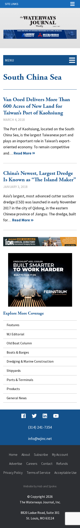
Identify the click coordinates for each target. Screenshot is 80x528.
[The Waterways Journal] (40, 21)
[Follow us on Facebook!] (23, 416)
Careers (31, 463)
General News (17, 398)
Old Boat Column (19, 343)
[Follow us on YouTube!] (56, 416)
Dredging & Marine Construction (30, 361)
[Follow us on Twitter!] (34, 416)
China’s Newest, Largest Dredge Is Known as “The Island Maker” (39, 176)
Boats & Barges (18, 352)
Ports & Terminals (20, 380)
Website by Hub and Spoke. (40, 486)
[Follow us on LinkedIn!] (45, 416)
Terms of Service (38, 472)
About (26, 454)
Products (13, 389)
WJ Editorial (15, 334)
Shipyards (14, 370)
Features (13, 325)
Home (13, 454)
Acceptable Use (65, 472)
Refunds (62, 463)
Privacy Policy (13, 472)
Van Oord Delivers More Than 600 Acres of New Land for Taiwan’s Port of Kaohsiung (36, 106)
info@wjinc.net (40, 438)
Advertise (15, 463)
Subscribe (41, 454)
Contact (46, 463)
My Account (60, 454)
